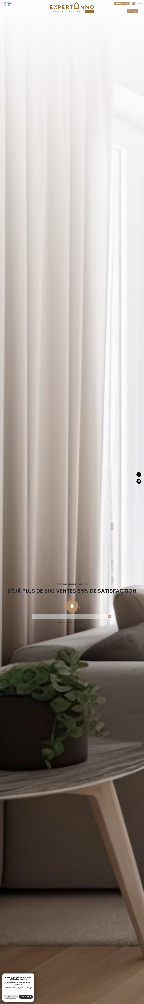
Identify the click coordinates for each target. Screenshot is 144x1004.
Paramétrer (11, 997)
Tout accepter (26, 997)
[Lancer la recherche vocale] (72, 605)
